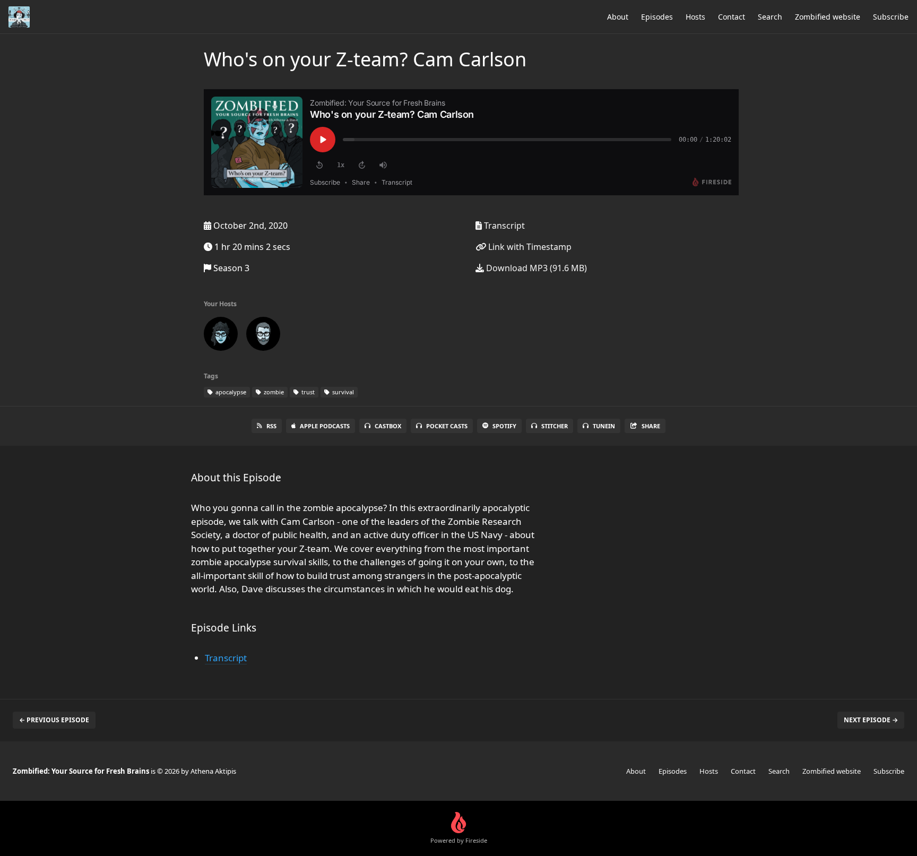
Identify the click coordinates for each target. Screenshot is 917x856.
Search (770, 17)
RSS (271, 426)
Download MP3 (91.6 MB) (535, 268)
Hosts (695, 17)
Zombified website (827, 17)
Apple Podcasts (325, 426)
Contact (731, 17)
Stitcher (554, 426)
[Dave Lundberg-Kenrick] (263, 336)
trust (307, 392)
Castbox (388, 426)
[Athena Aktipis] (221, 336)
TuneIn (604, 426)
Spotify (504, 426)
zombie (273, 392)
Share (651, 426)
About (617, 17)
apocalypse (230, 392)
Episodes (657, 17)
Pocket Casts (447, 426)
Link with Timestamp (529, 247)
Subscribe (891, 17)
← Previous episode (54, 719)
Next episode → (871, 719)
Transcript (503, 225)
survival (342, 392)
